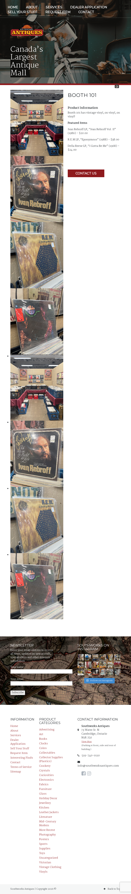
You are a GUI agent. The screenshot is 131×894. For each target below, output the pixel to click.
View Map (86, 741)
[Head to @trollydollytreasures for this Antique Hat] (80, 665)
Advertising (46, 730)
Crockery (44, 766)
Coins (43, 748)
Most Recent (47, 830)
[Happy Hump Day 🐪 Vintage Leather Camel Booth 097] (103, 657)
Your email (16, 679)
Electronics (46, 780)
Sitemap (15, 772)
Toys (42, 853)
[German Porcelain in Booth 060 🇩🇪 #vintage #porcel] (110, 665)
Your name (16, 667)
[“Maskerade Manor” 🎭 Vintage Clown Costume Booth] (80, 657)
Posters (44, 839)
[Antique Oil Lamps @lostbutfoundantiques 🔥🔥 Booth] (110, 672)
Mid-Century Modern (47, 823)
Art (41, 734)
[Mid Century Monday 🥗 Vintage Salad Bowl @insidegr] (80, 672)
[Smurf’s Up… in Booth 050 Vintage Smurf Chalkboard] (88, 657)
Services (54, 7)
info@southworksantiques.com (98, 766)
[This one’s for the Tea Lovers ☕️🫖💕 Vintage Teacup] (117, 665)
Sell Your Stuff (22, 12)
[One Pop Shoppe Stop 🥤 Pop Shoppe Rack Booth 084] (88, 665)
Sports (43, 844)
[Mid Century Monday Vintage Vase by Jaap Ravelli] (117, 657)
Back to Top (114, 889)
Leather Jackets (49, 812)
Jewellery (45, 803)
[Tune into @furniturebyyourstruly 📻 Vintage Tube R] (95, 657)
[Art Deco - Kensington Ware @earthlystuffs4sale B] (95, 672)
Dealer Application (88, 7)
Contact (86, 12)
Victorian (45, 862)
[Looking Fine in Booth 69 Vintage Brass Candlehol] (103, 665)
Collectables (47, 753)
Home (13, 7)
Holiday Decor (48, 798)
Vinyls (43, 872)
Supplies (44, 849)
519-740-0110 (90, 755)
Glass (42, 794)
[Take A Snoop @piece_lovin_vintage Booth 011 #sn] (103, 672)
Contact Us (86, 173)
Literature (45, 817)
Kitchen (44, 808)
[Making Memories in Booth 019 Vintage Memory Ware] (95, 665)
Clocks (43, 743)
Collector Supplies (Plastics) (51, 759)
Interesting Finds (21, 758)
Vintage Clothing (50, 867)
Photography (47, 835)
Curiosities (46, 775)
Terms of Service (21, 767)
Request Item (57, 12)
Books (43, 739)
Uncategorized (48, 858)
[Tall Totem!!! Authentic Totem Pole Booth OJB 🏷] (117, 672)
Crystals (44, 770)
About (32, 7)
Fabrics (43, 784)
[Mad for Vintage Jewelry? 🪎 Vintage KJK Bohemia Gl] (110, 657)
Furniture (45, 789)
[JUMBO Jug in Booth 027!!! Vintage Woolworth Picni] (88, 672)
